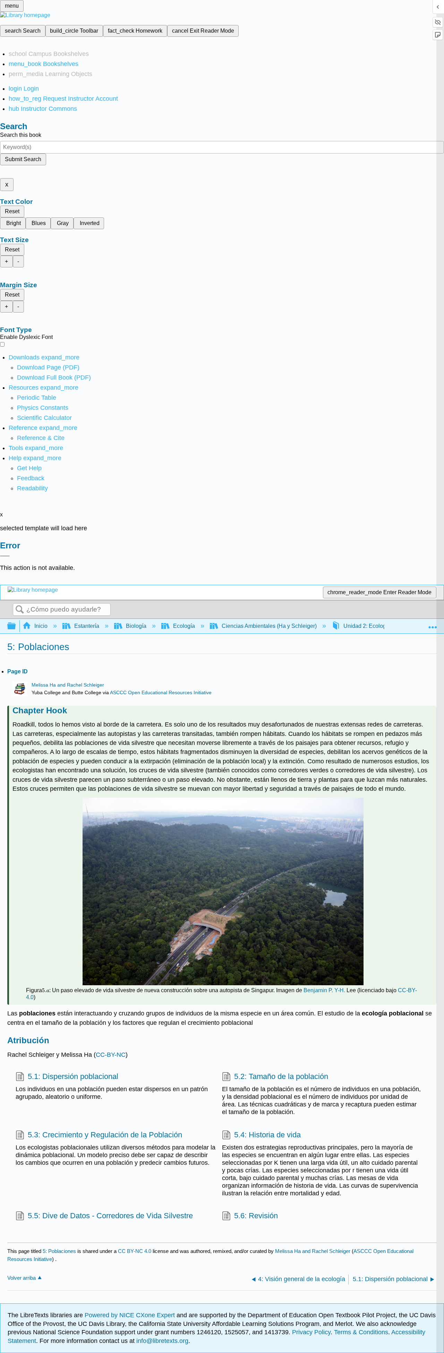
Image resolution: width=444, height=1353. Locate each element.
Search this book (20, 135)
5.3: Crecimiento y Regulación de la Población (105, 1134)
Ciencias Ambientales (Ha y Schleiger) (269, 626)
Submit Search (23, 159)
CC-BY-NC (111, 1054)
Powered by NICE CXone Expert (131, 1315)
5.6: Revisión (256, 1215)
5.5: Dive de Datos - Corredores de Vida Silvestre (110, 1215)
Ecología (184, 626)
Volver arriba (21, 1278)
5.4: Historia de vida (267, 1134)
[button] (30, 478)
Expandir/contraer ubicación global (432, 624)
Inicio (41, 626)
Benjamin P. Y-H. (325, 990)
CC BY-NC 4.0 (134, 1251)
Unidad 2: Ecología (367, 626)
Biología (136, 626)
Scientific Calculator (44, 417)
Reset (12, 211)
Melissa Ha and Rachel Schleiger (68, 685)
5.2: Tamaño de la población (281, 1076)
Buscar (20, 610)
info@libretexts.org (161, 1340)
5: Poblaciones (59, 1251)
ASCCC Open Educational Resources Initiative (161, 692)
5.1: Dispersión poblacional (73, 1076)
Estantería (87, 626)
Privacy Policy (311, 1332)
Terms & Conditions (361, 1332)
